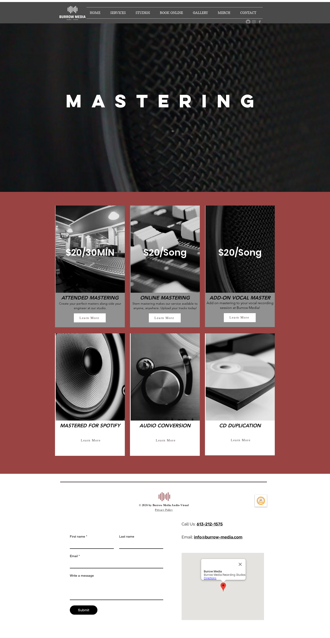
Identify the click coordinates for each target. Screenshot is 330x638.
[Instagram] (254, 22)
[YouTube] (248, 22)
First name (78, 536)
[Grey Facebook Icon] (259, 22)
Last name (126, 536)
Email (75, 556)
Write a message (82, 575)
